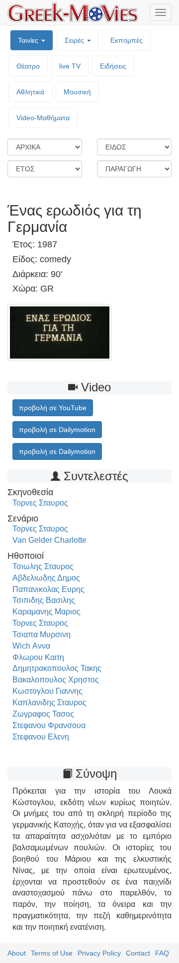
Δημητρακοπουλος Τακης (56, 668)
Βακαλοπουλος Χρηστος (55, 679)
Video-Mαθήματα (43, 118)
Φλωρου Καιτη (38, 657)
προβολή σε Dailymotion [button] (57, 430)
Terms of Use (52, 953)
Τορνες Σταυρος (40, 503)
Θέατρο (28, 66)
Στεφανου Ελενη (40, 737)
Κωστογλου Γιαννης (47, 691)
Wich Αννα (31, 646)
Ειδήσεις (113, 66)
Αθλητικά (30, 92)
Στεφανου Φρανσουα (49, 725)
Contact (138, 953)
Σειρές (75, 40)
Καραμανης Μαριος (46, 611)
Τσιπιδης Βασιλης (43, 600)
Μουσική (77, 92)
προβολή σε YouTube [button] (53, 408)
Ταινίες (29, 40)
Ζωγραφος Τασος (43, 714)
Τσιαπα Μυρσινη (41, 634)
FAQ (162, 953)
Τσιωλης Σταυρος (43, 566)
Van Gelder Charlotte (49, 540)
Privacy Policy (99, 953)
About (16, 953)
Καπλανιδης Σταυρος (49, 702)
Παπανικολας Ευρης (48, 589)
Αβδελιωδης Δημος (46, 578)
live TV (70, 66)
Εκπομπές (126, 40)
